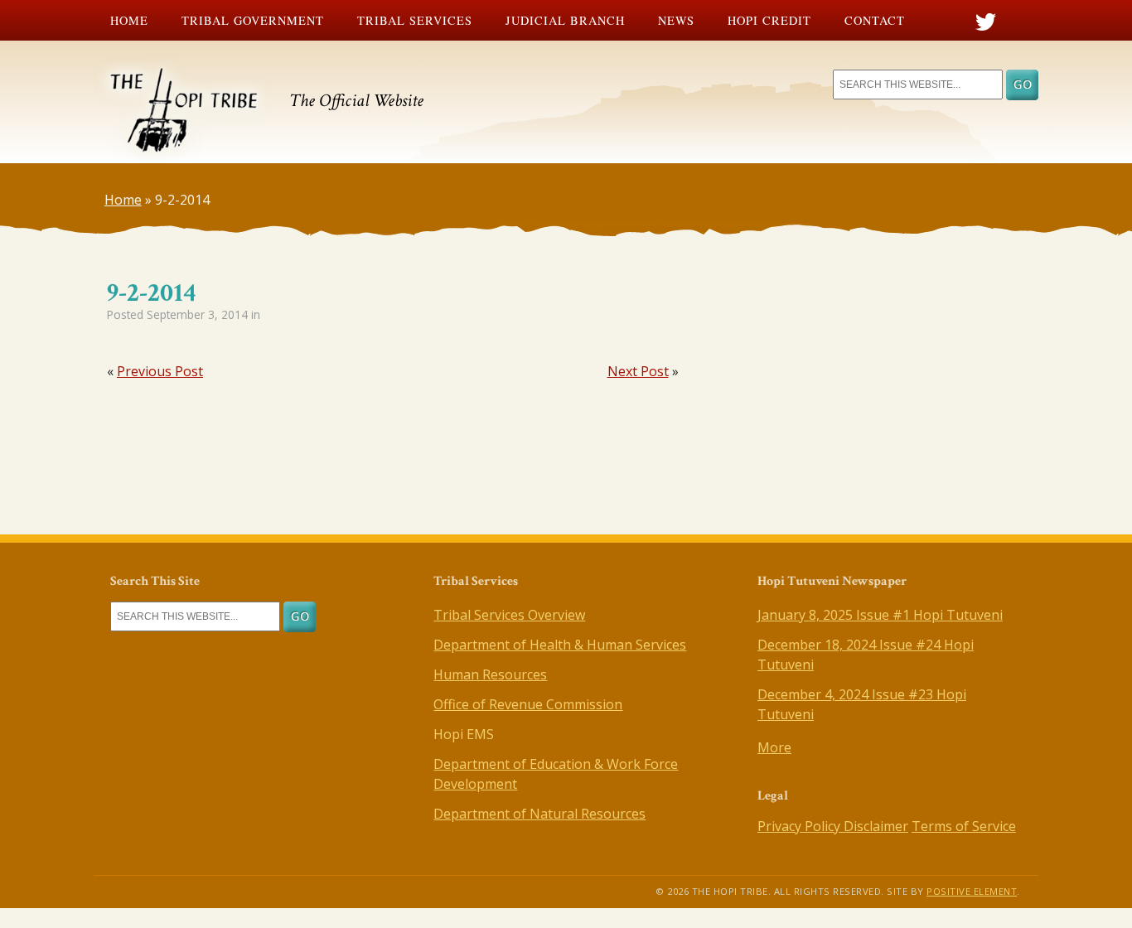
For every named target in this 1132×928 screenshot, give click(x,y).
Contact (874, 20)
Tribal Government (252, 20)
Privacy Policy (800, 826)
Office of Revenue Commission (527, 704)
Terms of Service (964, 826)
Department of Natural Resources (539, 814)
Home (129, 20)
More (774, 747)
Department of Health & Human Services (559, 645)
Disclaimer (876, 826)
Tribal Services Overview (509, 615)
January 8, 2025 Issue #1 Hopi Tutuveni (880, 615)
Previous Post (160, 371)
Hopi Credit (769, 20)
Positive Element (971, 891)
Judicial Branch (565, 20)
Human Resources (490, 674)
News (676, 20)
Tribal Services (414, 20)
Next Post (638, 371)
